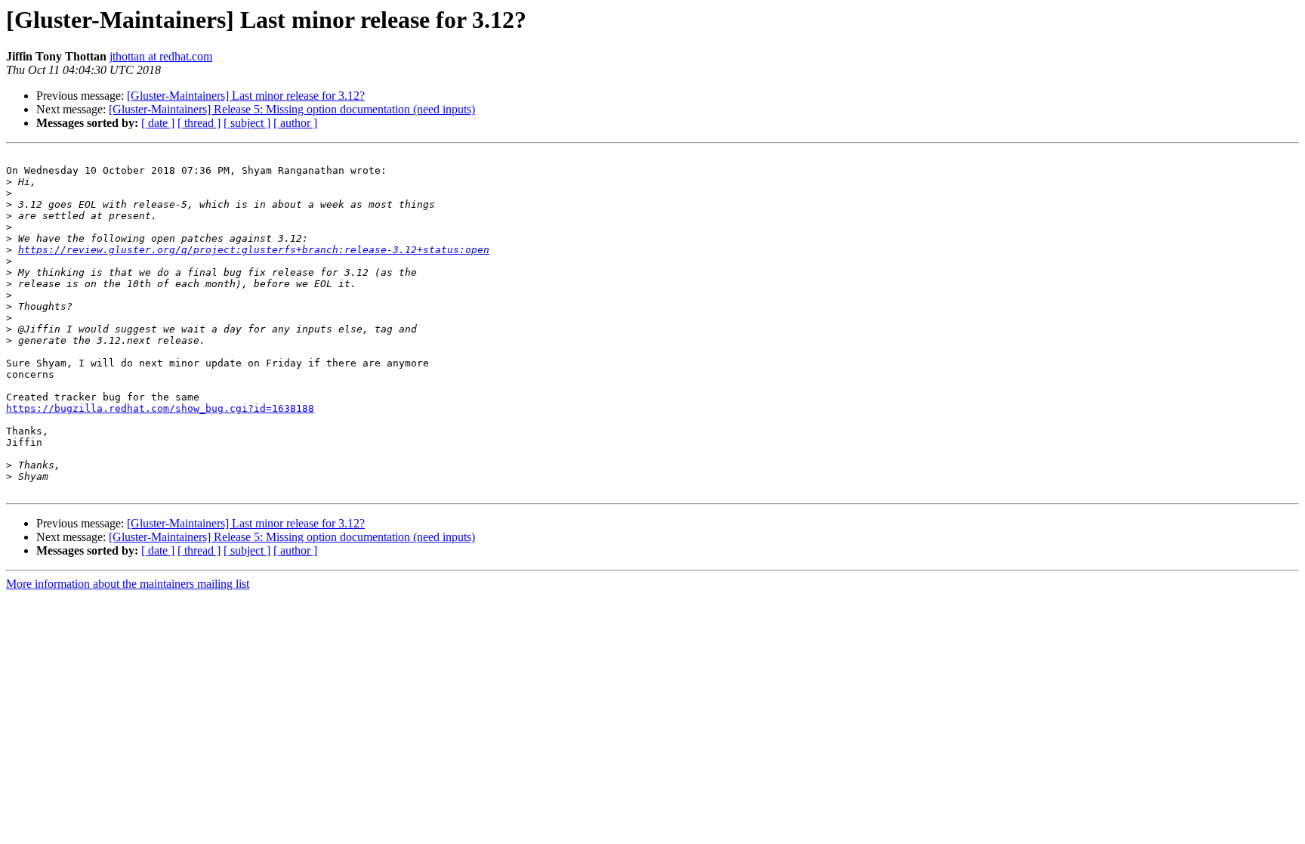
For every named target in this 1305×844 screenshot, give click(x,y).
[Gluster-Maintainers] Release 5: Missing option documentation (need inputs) (292, 109)
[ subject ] (247, 122)
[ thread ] (199, 122)
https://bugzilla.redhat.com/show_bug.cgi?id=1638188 (160, 408)
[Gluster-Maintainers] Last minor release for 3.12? (246, 95)
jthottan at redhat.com (161, 56)
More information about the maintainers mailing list (127, 583)
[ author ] (295, 122)
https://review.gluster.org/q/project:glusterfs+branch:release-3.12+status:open (253, 249)
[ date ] (157, 122)
